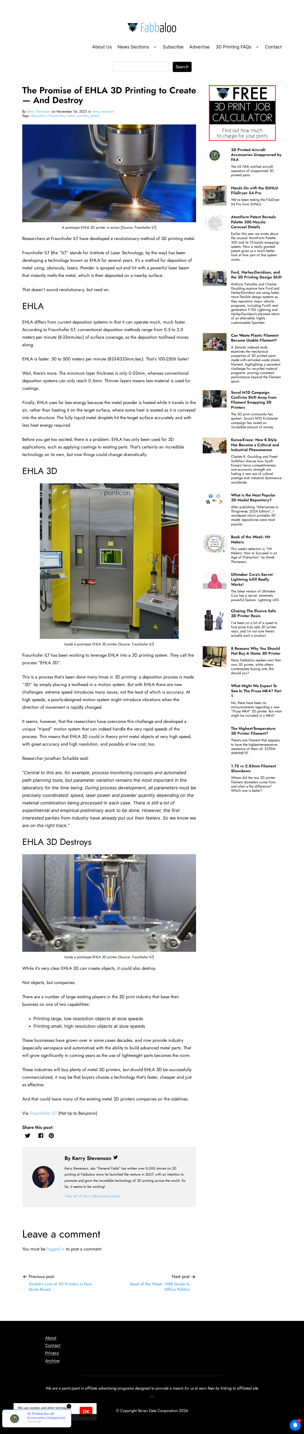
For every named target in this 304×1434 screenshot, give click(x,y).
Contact (273, 47)
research (107, 111)
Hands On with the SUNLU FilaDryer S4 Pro (254, 190)
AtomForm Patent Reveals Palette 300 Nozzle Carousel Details (253, 222)
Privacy (52, 1353)
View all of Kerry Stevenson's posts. (93, 1196)
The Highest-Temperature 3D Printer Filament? (253, 731)
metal (71, 115)
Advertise (199, 47)
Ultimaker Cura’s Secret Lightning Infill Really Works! (252, 579)
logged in (56, 1249)
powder (82, 115)
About (51, 1338)
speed (94, 115)
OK (86, 1411)
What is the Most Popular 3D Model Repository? (253, 497)
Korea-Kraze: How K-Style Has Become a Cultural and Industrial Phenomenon (255, 445)
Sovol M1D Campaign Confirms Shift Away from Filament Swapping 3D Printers (253, 400)
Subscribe (173, 47)
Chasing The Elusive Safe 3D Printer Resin (253, 613)
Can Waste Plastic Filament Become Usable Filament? (254, 337)
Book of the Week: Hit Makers (250, 539)
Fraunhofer (56, 115)
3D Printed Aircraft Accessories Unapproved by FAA (256, 155)
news (95, 111)
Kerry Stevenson (39, 111)
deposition (38, 115)
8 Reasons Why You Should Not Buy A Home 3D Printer (256, 651)
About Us (102, 47)
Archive (52, 1360)
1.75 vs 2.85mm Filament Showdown (253, 768)
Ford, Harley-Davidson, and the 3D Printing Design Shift (256, 274)
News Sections (133, 47)
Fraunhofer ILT (43, 1113)
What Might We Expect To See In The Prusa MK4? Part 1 (256, 691)
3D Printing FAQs (233, 47)
